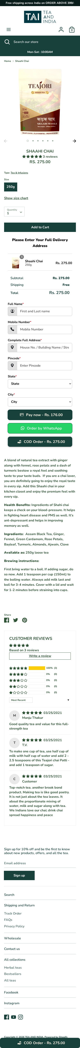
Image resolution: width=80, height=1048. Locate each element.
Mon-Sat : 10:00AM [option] (40, 52)
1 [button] (28, 141)
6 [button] (52, 140)
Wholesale (12, 938)
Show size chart (16, 198)
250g (11, 187)
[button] (32, 156)
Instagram (11, 1003)
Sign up (19, 875)
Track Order (13, 913)
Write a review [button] (40, 656)
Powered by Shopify (56, 1037)
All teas (10, 980)
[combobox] (14, 211)
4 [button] (42, 140)
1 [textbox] (8, 213)
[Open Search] (6, 42)
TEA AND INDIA (34, 1037)
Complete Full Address (25, 340)
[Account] (61, 28)
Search (9, 895)
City (11, 394)
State (12, 376)
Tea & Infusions (19, 172)
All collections (14, 959)
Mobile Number (19, 322)
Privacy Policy (14, 926)
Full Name (16, 304)
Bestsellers (12, 974)
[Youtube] (13, 1017)
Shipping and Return (19, 905)
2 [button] (33, 140)
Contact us (12, 949)
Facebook (11, 992)
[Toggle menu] (8, 29)
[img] (32, 713)
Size (6, 179)
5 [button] (47, 140)
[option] (40, 101)
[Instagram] (20, 1017)
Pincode (14, 358)
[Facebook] (6, 1017)
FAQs (8, 920)
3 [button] (38, 140)
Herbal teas (13, 967)
